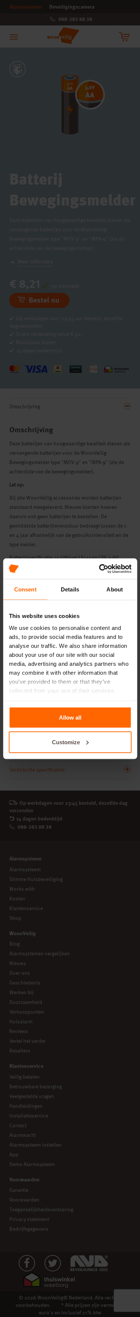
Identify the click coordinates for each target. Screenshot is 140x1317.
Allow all (70, 717)
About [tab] (114, 589)
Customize (66, 742)
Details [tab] (70, 589)
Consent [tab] (25, 589)
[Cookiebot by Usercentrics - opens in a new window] (99, 569)
